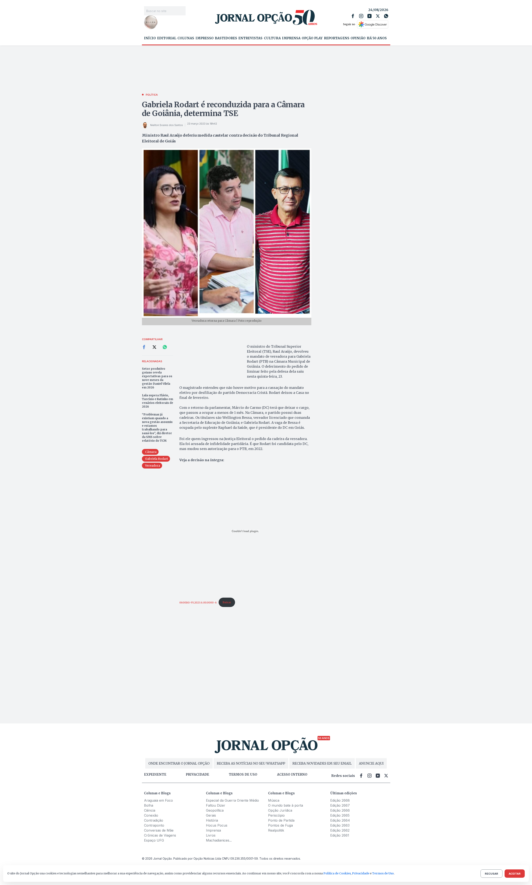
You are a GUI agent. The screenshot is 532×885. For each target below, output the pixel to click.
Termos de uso (243, 774)
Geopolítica (215, 810)
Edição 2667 (340, 805)
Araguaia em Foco (158, 800)
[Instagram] (361, 16)
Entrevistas (250, 38)
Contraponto (154, 825)
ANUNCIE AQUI (371, 763)
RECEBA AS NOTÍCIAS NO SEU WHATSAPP (251, 763)
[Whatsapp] (386, 16)
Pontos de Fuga (280, 825)
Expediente (155, 774)
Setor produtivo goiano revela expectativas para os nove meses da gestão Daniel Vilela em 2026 (157, 378)
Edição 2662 (340, 830)
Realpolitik (276, 830)
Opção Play (312, 38)
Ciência (149, 810)
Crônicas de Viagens (160, 835)
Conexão (151, 815)
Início (150, 38)
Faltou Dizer (215, 805)
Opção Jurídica (280, 810)
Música (273, 800)
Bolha (148, 805)
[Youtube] (369, 16)
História (212, 820)
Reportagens (336, 38)
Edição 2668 (340, 800)
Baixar (227, 602)
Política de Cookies (337, 873)
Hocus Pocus (216, 825)
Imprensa (291, 38)
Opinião (358, 38)
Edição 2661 (339, 835)
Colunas (185, 38)
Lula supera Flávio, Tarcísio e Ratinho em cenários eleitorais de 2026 (157, 401)
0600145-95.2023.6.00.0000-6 (198, 602)
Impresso (205, 38)
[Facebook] (353, 16)
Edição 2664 (340, 820)
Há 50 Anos (377, 38)
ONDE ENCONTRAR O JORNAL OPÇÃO (178, 763)
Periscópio (276, 815)
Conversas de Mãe (159, 830)
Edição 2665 (340, 815)
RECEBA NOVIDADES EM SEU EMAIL (322, 763)
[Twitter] (378, 16)
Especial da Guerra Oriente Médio (232, 800)
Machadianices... (219, 840)
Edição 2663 (340, 825)
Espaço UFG (154, 840)
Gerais (211, 815)
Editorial (166, 38)
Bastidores (226, 38)
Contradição (153, 820)
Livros (211, 835)
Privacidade (197, 774)
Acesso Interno (292, 774)
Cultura (272, 38)
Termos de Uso (383, 873)
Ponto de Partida (281, 820)
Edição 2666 (340, 810)
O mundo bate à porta (285, 805)
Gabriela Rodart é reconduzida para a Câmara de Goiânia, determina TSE (223, 109)
